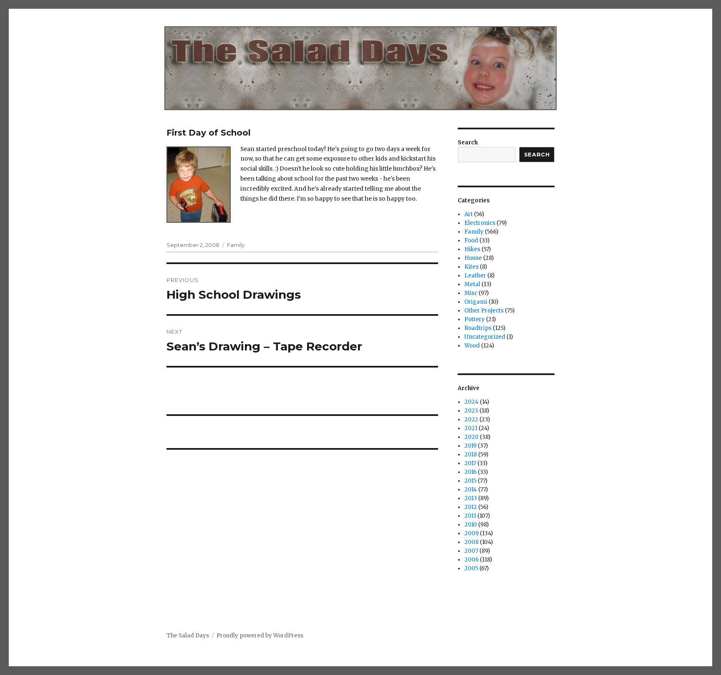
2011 (470, 515)
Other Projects (484, 310)
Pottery (474, 319)
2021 (470, 428)
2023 (471, 410)
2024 (471, 402)
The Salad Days (187, 635)
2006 (471, 559)
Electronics (479, 223)
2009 (471, 533)
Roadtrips (478, 328)
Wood (472, 345)
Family (236, 245)
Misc (470, 293)
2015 (470, 480)
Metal (472, 284)
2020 (471, 437)
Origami (475, 301)
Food (471, 240)
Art (468, 214)
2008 (471, 542)
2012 (470, 507)
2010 (470, 524)
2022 (471, 419)
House (473, 258)
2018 (470, 454)
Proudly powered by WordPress (260, 635)
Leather (475, 275)
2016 (470, 472)
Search (468, 142)
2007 (471, 550)
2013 (470, 498)
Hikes (472, 249)
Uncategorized (484, 336)
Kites (471, 266)
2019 (470, 445)
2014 (470, 489)
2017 (470, 463)
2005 (471, 568)
